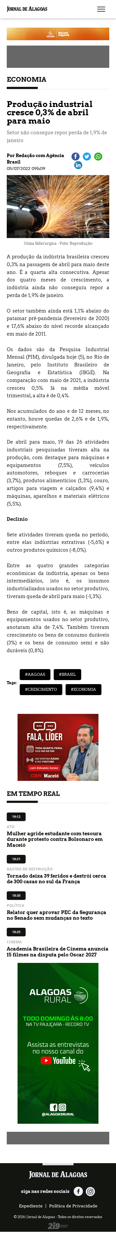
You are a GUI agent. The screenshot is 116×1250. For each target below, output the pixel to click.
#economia (83, 689)
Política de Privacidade (73, 1205)
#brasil (67, 674)
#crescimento (41, 689)
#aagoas (35, 674)
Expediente (31, 1205)
